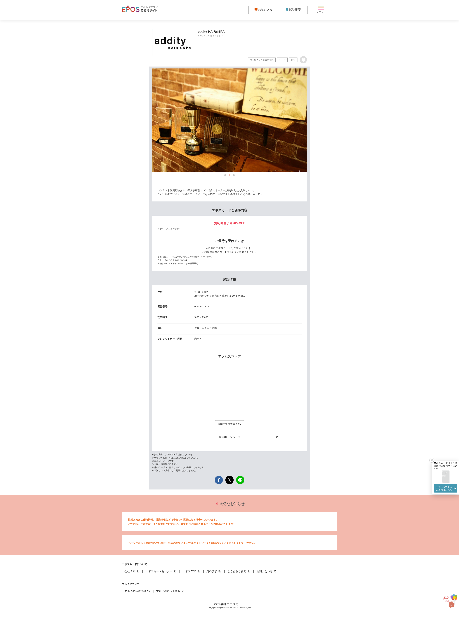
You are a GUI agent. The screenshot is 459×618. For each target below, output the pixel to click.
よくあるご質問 (237, 571)
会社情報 (130, 571)
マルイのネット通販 (168, 591)
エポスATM (190, 571)
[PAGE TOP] (448, 600)
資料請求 (212, 571)
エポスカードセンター (159, 571)
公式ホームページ (229, 436)
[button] (445, 477)
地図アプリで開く (228, 424)
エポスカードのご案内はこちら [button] (444, 488)
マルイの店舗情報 (135, 591)
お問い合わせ (264, 571)
